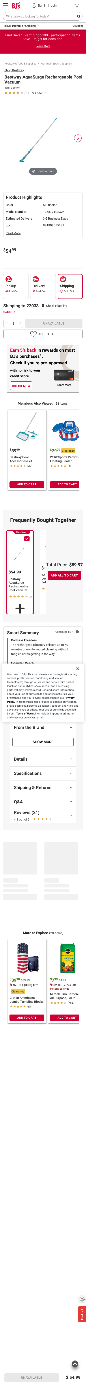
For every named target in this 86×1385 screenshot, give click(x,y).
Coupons (78, 25)
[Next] (78, 138)
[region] (43, 693)
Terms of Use (24, 713)
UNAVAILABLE (53, 323)
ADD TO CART (27, 484)
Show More (43, 742)
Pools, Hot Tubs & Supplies (20, 63)
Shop (14, 70)
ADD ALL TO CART (64, 575)
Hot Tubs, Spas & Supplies (56, 63)
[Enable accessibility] (82, 1299)
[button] (56, 306)
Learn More (43, 46)
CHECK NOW (21, 386)
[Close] (77, 669)
